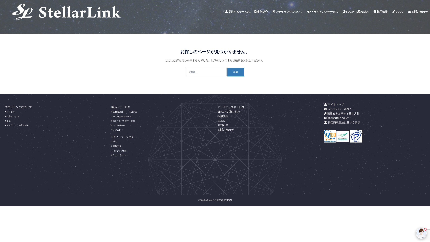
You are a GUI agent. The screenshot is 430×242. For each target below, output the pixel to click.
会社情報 (10, 112)
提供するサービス (239, 11)
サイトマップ (335, 104)
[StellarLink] (66, 11)
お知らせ (223, 125)
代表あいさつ (12, 116)
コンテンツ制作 (119, 151)
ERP (114, 141)
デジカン (116, 130)
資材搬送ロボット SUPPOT (124, 112)
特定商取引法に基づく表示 (343, 122)
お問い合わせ (419, 11)
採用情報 (382, 11)
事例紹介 (262, 11)
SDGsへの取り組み (357, 11)
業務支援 (116, 146)
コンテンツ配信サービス (123, 121)
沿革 (8, 121)
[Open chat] (421, 233)
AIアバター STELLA (121, 116)
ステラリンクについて (289, 11)
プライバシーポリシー (341, 109)
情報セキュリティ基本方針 (343, 113)
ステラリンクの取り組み (17, 125)
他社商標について (338, 118)
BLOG (399, 11)
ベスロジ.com (118, 125)
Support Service (119, 155)
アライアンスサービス (324, 11)
